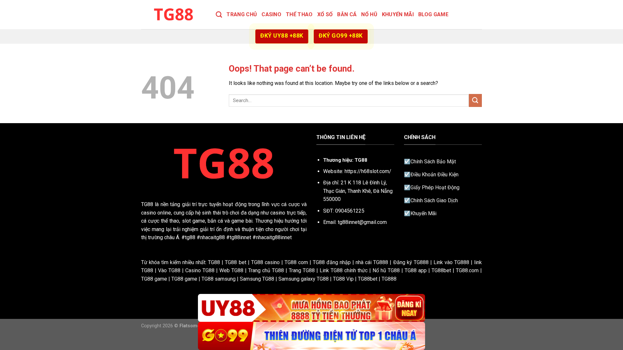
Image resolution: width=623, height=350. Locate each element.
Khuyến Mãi (398, 14)
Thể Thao (299, 14)
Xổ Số (325, 14)
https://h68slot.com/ (368, 171)
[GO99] (311, 336)
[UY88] (311, 308)
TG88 (147, 204)
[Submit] (475, 100)
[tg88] (173, 14)
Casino (271, 14)
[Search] (219, 14)
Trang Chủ (241, 14)
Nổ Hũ (369, 14)
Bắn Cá (347, 14)
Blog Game (433, 14)
